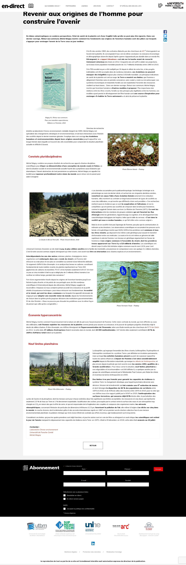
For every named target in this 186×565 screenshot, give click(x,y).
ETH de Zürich (153, 327)
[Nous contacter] (160, 5)
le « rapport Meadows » (108, 59)
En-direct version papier (75, 499)
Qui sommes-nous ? (52, 6)
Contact (110, 6)
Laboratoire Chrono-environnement (44, 430)
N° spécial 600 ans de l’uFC (130, 6)
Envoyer (158, 469)
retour (93, 445)
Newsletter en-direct (74, 495)
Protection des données (92, 552)
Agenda (84, 6)
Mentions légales (70, 552)
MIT (143, 51)
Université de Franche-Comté (41, 432)
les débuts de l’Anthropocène (144, 361)
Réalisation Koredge (114, 552)
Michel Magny (35, 435)
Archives (97, 6)
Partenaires (71, 6)
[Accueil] (13, 6)
